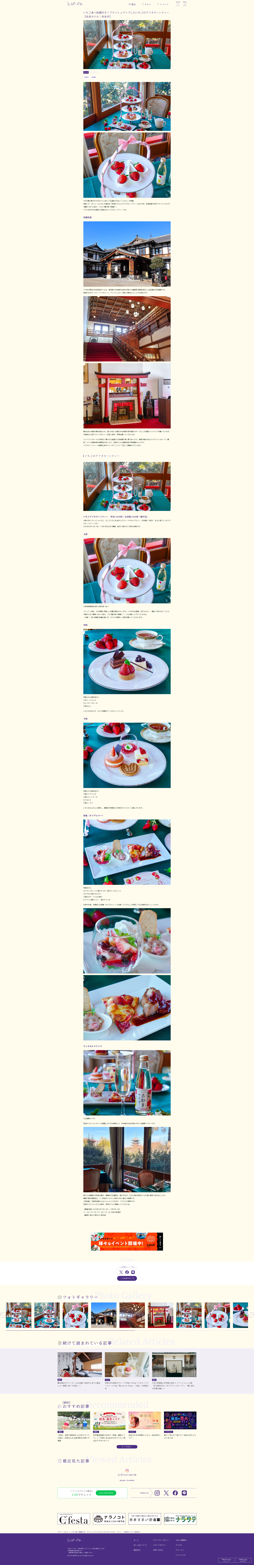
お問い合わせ (158, 1550)
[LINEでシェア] (133, 1272)
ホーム (136, 1540)
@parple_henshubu (127, 1480)
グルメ (65, 1532)
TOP (59, 1532)
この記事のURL (126, 1278)
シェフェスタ (181, 1555)
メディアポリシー (159, 1545)
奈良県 (93, 77)
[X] (166, 1493)
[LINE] (184, 1493)
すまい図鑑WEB (181, 1540)
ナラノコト (180, 1550)
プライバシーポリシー (161, 1540)
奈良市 (86, 77)
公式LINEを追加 (106, 1493)
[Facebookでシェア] (127, 1272)
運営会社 (137, 1550)
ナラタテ (179, 1545)
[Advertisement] (127, 1226)
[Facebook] (175, 1493)
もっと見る (126, 1446)
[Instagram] (157, 1493)
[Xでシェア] (121, 1272)
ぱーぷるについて (140, 1545)
